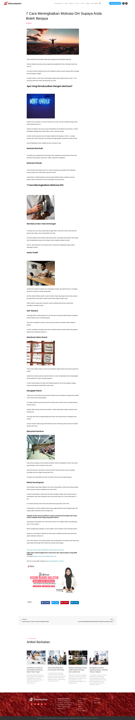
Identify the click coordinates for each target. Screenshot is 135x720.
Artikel (66, 3)
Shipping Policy (97, 702)
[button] (100, 3)
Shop (82, 3)
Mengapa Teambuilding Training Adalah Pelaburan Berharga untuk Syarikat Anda (77, 670)
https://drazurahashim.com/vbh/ (55, 561)
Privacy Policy (97, 698)
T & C (95, 700)
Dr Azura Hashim (58, 3)
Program (71, 3)
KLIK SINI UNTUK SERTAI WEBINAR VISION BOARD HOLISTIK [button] (45, 550)
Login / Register (94, 3)
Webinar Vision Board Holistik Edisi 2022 (44, 556)
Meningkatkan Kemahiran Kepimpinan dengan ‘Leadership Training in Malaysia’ (99, 670)
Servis (76, 3)
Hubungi (88, 3)
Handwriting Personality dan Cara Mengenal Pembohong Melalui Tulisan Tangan (35, 670)
